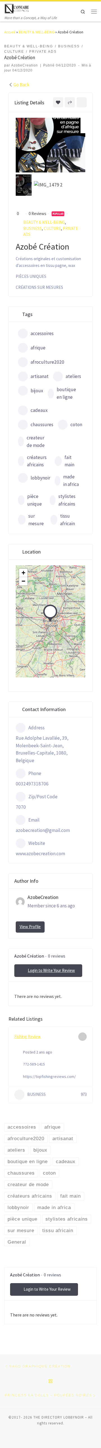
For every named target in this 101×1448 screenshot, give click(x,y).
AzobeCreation (24, 65)
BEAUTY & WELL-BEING (36, 32)
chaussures (42, 424)
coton (76, 424)
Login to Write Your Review (51, 970)
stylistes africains (66, 500)
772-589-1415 (34, 1064)
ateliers (73, 376)
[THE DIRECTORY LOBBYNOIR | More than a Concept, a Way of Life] (16, 8)
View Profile (30, 926)
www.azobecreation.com (40, 853)
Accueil (9, 32)
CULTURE (52, 228)
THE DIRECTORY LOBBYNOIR (58, 1417)
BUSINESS (32, 228)
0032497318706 (32, 784)
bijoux (37, 391)
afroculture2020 (47, 362)
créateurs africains (37, 461)
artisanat (40, 376)
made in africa (71, 480)
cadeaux (39, 410)
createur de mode (36, 441)
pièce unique (34, 500)
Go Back (21, 85)
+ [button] (23, 572)
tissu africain (67, 520)
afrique (38, 348)
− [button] (23, 581)
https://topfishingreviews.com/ (49, 1076)
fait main (69, 461)
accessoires (42, 333)
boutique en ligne (66, 393)
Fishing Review (27, 1036)
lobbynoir (40, 478)
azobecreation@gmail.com (43, 830)
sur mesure (36, 520)
